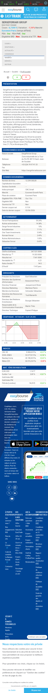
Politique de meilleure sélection (39, 571)
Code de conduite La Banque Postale (8, 556)
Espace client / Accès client (17, 561)
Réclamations (29, 562)
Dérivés (8, 61)
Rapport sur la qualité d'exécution (39, 557)
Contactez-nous (8, 568)
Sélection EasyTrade (19, 531)
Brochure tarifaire (39, 545)
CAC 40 (5, 352)
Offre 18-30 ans (18, 538)
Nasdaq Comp (7, 358)
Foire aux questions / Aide (28, 520)
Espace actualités (28, 535)
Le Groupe (7, 544)
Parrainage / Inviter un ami (19, 571)
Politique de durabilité (39, 584)
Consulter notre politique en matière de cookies (17, 682)
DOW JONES (7, 355)
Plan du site (7, 538)
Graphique (9, 47)
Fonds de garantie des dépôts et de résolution (39, 600)
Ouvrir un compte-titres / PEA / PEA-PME (19, 548)
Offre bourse (17, 525)
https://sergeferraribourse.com (34, 170)
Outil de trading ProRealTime (29, 555)
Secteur (8, 64)
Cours (7, 44)
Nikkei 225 (6, 361)
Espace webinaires (29, 541)
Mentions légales (8, 629)
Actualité (9, 50)
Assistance (29, 530)
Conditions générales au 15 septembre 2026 (39, 532)
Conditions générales (39, 519)
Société (8, 58)
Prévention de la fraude (8, 636)
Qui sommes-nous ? (8, 520)
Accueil (6, 72)
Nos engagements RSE (8, 529)
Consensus (9, 54)
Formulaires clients (29, 548)
